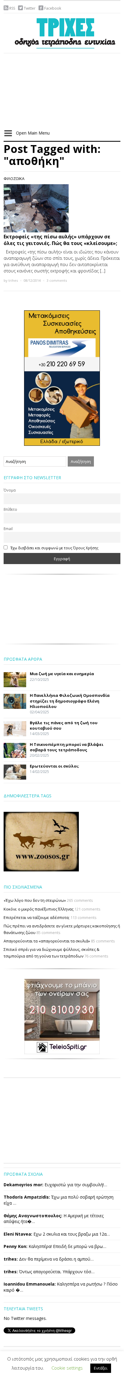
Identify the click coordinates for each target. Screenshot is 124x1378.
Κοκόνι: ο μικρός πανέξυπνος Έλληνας (38, 909)
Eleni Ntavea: (18, 1234)
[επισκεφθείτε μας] (62, 1016)
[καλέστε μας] (62, 377)
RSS (12, 8)
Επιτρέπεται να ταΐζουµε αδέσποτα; (37, 917)
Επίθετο (10, 509)
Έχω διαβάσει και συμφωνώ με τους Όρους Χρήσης (54, 547)
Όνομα (10, 490)
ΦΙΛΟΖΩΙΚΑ (14, 178)
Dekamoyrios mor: (23, 1184)
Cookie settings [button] (67, 1368)
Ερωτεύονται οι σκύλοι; (54, 766)
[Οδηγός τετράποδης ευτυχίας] (64, 31)
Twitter (30, 8)
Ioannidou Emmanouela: (30, 1284)
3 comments (57, 280)
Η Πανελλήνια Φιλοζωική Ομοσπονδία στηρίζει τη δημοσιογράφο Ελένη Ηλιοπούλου (70, 701)
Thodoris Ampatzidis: (27, 1197)
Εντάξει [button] (100, 1368)
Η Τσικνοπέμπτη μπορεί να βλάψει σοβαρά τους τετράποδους (66, 747)
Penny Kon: (15, 1246)
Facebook (52, 8)
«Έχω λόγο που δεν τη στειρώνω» (35, 900)
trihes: (11, 1259)
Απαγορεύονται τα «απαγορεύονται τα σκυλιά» (47, 941)
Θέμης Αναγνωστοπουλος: (33, 1215)
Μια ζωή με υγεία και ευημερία (62, 673)
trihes (13, 280)
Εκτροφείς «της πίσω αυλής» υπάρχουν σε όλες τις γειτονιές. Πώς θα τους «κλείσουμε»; (60, 240)
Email (8, 528)
